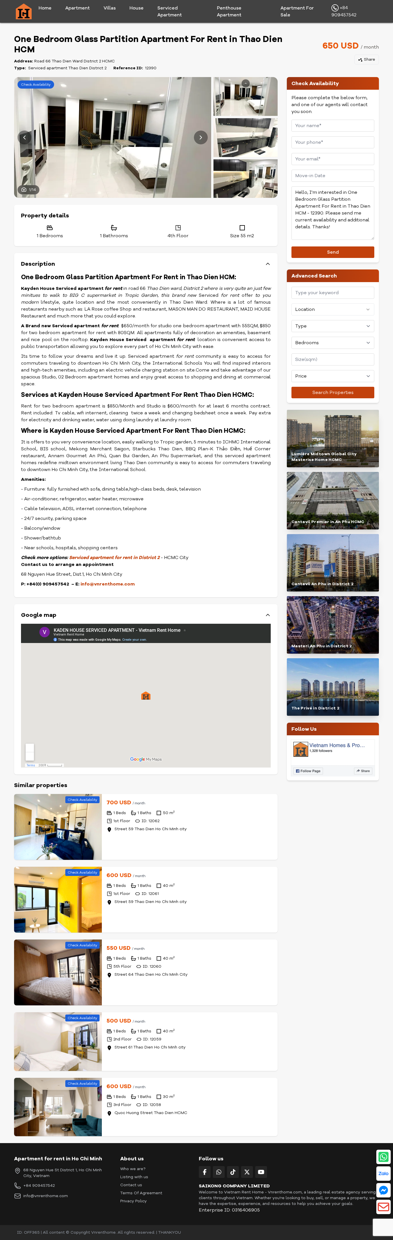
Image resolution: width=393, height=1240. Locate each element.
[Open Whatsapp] (383, 1157)
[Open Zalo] (383, 1173)
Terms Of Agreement (141, 1193)
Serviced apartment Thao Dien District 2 (67, 68)
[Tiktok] (233, 1172)
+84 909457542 (343, 11)
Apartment (77, 8)
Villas (110, 8)
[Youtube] (261, 1172)
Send (333, 252)
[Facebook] (205, 1172)
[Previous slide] (24, 137)
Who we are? (132, 1169)
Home (45, 8)
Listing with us (134, 1177)
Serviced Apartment (169, 11)
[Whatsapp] (219, 1172)
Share (369, 59)
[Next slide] (201, 137)
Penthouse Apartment (229, 11)
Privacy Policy (133, 1201)
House (136, 8)
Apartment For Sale (297, 11)
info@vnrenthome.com (108, 584)
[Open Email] (383, 1207)
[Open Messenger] (383, 1190)
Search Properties (333, 392)
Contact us (131, 1185)
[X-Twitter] (247, 1172)
